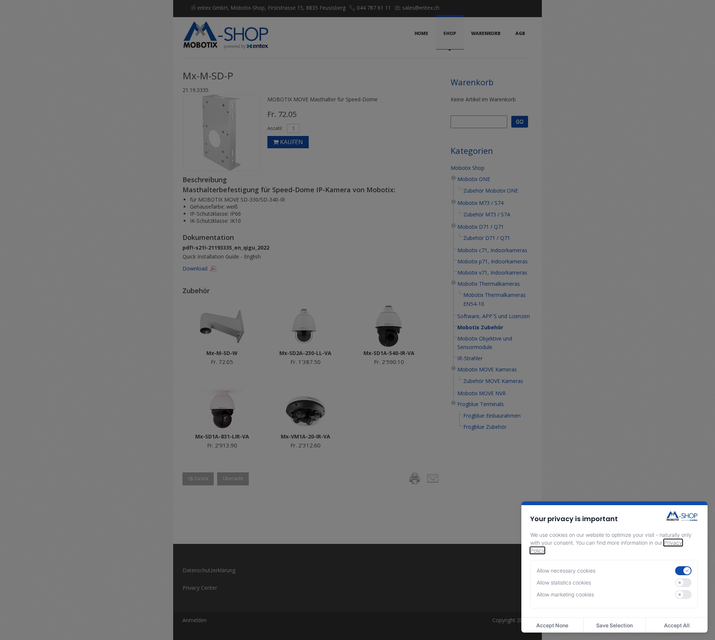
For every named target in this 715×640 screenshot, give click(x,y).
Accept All (677, 625)
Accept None (552, 625)
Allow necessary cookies (566, 570)
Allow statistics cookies (564, 582)
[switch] (683, 570)
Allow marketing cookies (565, 594)
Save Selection (614, 625)
